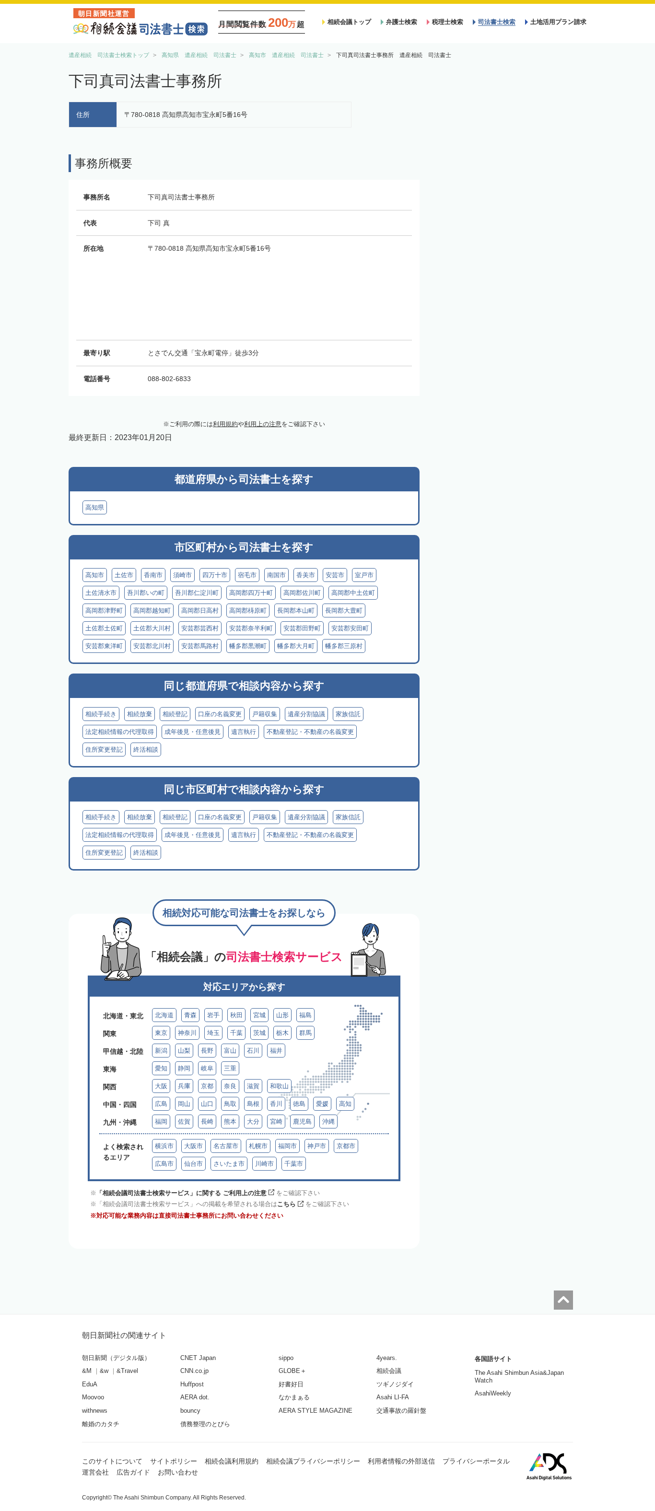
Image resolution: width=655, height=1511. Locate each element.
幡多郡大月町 (296, 646)
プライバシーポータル (476, 1461)
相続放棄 (139, 714)
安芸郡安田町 (350, 628)
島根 (253, 1103)
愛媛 (322, 1103)
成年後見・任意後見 (192, 731)
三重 (230, 1068)
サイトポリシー (173, 1461)
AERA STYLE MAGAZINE (315, 1410)
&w (104, 1370)
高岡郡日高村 (200, 610)
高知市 (94, 575)
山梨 (184, 1050)
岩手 (213, 1015)
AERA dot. (195, 1397)
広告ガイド (133, 1472)
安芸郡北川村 (152, 646)
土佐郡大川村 (152, 628)
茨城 (259, 1032)
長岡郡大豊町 (344, 610)
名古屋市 (225, 1146)
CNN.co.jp (194, 1370)
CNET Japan (198, 1357)
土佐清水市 (101, 592)
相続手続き (101, 714)
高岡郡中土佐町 (353, 592)
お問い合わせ (178, 1472)
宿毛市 (247, 575)
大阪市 (193, 1146)
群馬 (305, 1032)
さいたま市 (229, 1163)
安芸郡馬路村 (200, 646)
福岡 (161, 1121)
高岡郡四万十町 (251, 592)
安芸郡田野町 (302, 628)
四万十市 (214, 575)
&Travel (127, 1370)
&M (87, 1370)
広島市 (164, 1163)
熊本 (230, 1121)
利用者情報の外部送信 (401, 1461)
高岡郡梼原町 (248, 610)
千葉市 (293, 1163)
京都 (207, 1086)
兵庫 (184, 1086)
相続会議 (388, 1370)
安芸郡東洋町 (104, 646)
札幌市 (258, 1146)
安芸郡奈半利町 (251, 628)
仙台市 (193, 1163)
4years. (386, 1357)
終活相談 (145, 749)
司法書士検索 (496, 21)
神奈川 (187, 1032)
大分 (253, 1121)
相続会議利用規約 (231, 1461)
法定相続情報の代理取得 (119, 731)
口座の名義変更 (220, 714)
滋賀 (253, 1086)
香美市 (305, 575)
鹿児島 (302, 1121)
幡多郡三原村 (344, 646)
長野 (207, 1050)
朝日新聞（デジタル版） (116, 1357)
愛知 (161, 1068)
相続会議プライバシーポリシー (313, 1461)
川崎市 (264, 1163)
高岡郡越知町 (152, 610)
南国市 (276, 575)
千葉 (236, 1032)
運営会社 (95, 1472)
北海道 (164, 1015)
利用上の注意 (262, 424)
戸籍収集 (264, 714)
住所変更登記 (104, 749)
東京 (161, 1032)
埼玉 (213, 1032)
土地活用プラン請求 (558, 21)
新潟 (161, 1050)
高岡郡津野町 (104, 610)
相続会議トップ (349, 21)
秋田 (236, 1015)
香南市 (153, 575)
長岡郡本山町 (296, 610)
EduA (89, 1384)
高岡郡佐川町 (302, 592)
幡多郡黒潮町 (248, 646)
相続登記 (175, 714)
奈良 (230, 1086)
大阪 (161, 1086)
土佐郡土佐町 (104, 628)
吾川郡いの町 (145, 592)
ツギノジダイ (395, 1384)
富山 (230, 1050)
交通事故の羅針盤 (401, 1410)
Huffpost (192, 1384)
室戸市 (364, 575)
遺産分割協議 (306, 714)
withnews (94, 1410)
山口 (207, 1103)
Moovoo (93, 1397)
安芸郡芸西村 (200, 628)
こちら (286, 1204)
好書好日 (291, 1384)
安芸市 (335, 575)
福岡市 (287, 1146)
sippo (286, 1357)
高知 (345, 1103)
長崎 (207, 1121)
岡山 (184, 1103)
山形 (282, 1015)
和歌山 (279, 1086)
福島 (305, 1015)
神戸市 (316, 1146)
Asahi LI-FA (392, 1397)
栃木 (282, 1032)
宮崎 (276, 1121)
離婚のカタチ (100, 1424)
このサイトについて (112, 1461)
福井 (276, 1050)
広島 (161, 1103)
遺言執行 (243, 731)
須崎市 (182, 575)
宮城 (259, 1015)
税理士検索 (447, 21)
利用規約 (225, 424)
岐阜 (207, 1068)
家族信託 (348, 714)
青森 (190, 1015)
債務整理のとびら (205, 1424)
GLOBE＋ (292, 1370)
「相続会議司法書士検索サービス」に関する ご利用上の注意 (181, 1193)
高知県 (94, 507)
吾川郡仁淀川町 (197, 592)
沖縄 (328, 1121)
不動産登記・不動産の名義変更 (310, 731)
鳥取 (230, 1103)
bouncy (190, 1410)
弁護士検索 (401, 21)
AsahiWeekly (493, 1393)
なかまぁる (294, 1397)
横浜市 (164, 1146)
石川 (253, 1050)
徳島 (299, 1103)
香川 (276, 1103)
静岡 (184, 1068)
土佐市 (124, 575)
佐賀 (184, 1121)
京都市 (346, 1146)
